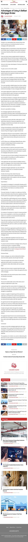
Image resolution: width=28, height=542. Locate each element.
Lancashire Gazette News (13, 386)
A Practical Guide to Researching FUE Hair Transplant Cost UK (17, 406)
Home (2, 8)
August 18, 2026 (22, 397)
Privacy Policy (18, 527)
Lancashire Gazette (8, 16)
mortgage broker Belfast (20, 249)
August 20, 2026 (22, 391)
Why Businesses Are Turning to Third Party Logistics (17, 400)
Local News (13, 4)
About (7, 527)
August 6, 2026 (21, 408)
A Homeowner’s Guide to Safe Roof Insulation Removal (16, 395)
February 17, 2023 (17, 16)
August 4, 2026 (21, 414)
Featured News (4, 4)
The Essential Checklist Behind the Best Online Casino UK (16, 389)
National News (21, 4)
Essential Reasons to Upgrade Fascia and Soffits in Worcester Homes (17, 412)
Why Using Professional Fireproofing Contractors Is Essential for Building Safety (17, 383)
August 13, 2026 (22, 403)
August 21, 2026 (22, 386)
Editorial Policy (12, 527)
